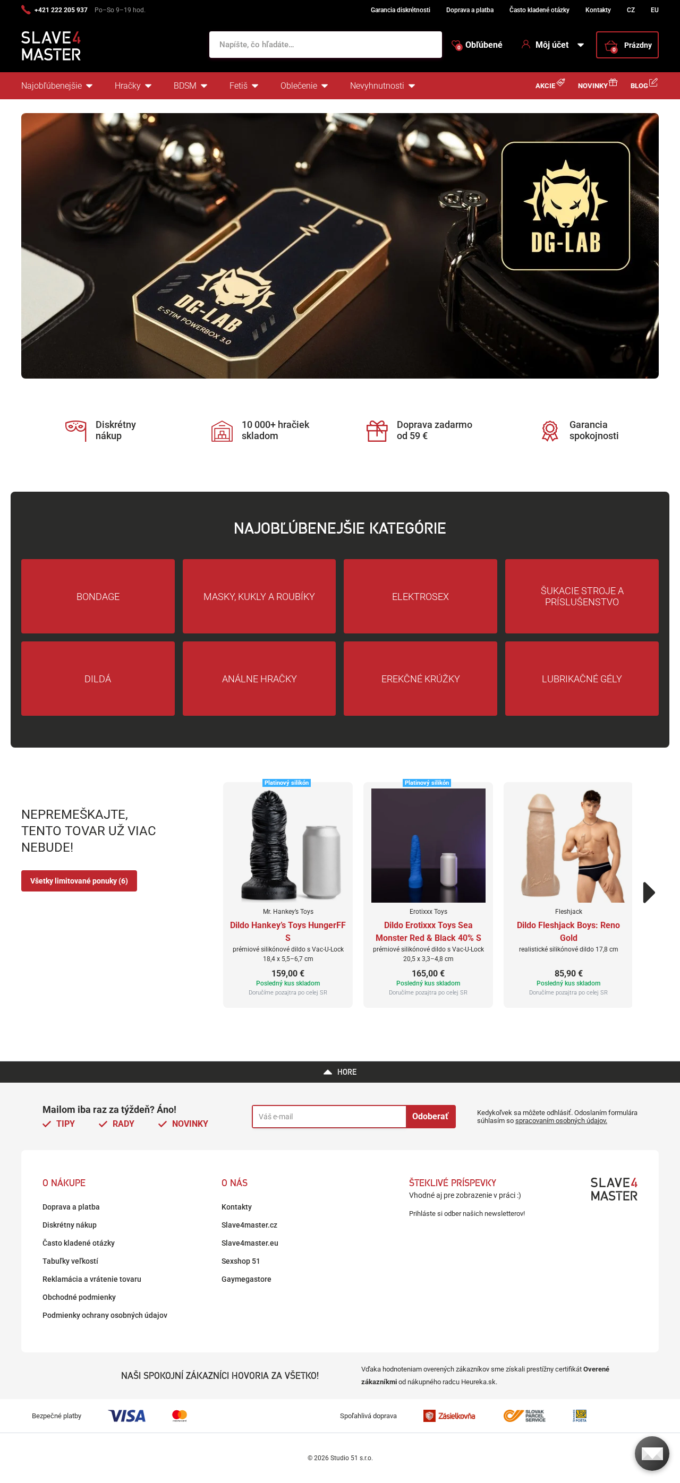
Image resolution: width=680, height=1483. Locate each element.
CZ (631, 10)
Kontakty (598, 10)
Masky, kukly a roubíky (259, 596)
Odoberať (430, 1116)
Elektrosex (420, 596)
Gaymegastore (246, 1279)
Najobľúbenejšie (51, 86)
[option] (340, 246)
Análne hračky (259, 678)
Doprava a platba (470, 10)
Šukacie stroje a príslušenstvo (582, 596)
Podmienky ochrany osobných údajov (104, 1315)
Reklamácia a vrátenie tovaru (91, 1279)
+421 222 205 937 (61, 10)
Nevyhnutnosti (377, 86)
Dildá (97, 678)
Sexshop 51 (241, 1261)
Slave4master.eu (250, 1243)
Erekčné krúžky (420, 678)
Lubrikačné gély (582, 678)
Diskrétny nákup (69, 1225)
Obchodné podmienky (79, 1297)
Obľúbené (480, 45)
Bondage (98, 596)
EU (655, 10)
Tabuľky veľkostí (70, 1261)
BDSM (185, 86)
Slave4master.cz (249, 1225)
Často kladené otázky (539, 10)
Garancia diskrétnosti (400, 10)
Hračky (128, 86)
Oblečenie (298, 86)
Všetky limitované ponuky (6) (79, 881)
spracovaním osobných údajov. (561, 1121)
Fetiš (239, 86)
